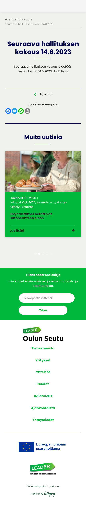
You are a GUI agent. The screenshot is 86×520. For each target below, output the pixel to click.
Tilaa (43, 310)
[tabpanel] (43, 194)
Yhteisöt (43, 372)
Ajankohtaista (43, 408)
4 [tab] (47, 254)
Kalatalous (43, 396)
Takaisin (46, 94)
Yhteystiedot (43, 420)
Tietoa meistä (43, 348)
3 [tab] (43, 254)
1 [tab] (35, 254)
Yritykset (43, 360)
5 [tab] (51, 254)
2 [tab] (39, 254)
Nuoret (43, 384)
